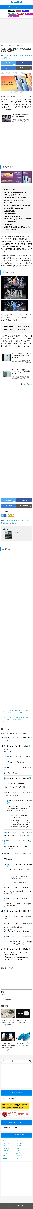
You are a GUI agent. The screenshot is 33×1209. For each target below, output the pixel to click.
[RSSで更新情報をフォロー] (12, 515)
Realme (14, 55)
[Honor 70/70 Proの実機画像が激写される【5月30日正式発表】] (8, 1013)
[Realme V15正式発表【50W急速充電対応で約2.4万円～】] (8, 68)
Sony (18, 1150)
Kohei (17, 532)
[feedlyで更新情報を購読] (9, 515)
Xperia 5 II (25, 10)
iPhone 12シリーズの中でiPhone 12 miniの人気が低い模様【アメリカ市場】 (16, 719)
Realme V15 (15, 520)
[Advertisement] (16, 31)
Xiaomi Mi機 (12, 13)
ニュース (10, 58)
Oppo (18, 1141)
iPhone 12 (12, 10)
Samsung (6, 1148)
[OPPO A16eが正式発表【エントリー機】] (23, 1036)
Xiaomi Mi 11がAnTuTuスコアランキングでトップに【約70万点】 (19, 711)
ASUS (18, 1153)
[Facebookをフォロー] (5, 515)
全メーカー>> (20, 1158)
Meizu (5, 1155)
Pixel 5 (18, 10)
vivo (17, 1148)
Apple (5, 1153)
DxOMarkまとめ (14, 16)
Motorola (19, 1155)
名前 (2, 992)
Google (5, 1150)
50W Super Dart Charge (9, 523)
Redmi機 (20, 13)
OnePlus (6, 1143)
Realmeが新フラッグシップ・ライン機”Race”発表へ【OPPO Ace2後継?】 (21, 355)
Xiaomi (5, 1141)
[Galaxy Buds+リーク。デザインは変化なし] (23, 1013)
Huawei (5, 1146)
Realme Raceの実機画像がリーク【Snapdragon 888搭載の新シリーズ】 (21, 371)
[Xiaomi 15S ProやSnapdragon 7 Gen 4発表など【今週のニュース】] (8, 1036)
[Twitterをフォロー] (2, 515)
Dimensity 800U (25, 520)
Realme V (21, 55)
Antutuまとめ (29, 13)
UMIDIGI (19, 1143)
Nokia (5, 1158)
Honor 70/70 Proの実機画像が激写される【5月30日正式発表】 (8, 1023)
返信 (30, 737)
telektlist (16, 2)
